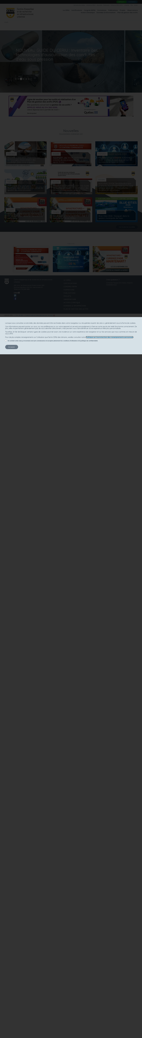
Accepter (11, 347)
